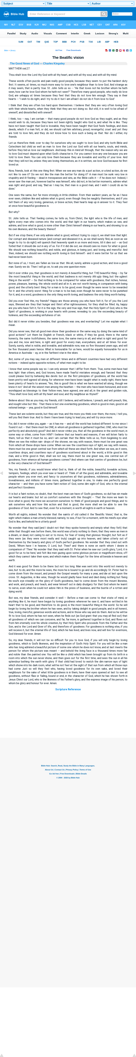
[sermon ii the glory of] (132, 480)
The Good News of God (24, 63)
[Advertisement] (68, 717)
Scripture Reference (68, 689)
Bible (6, 50)
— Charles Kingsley (52, 63)
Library (13, 50)
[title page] (4, 480)
